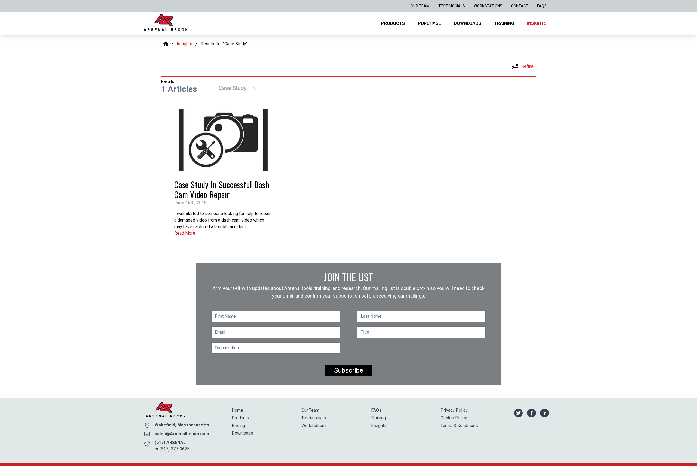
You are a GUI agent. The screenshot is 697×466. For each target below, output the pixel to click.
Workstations (488, 6)
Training (504, 23)
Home (237, 410)
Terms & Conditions (459, 425)
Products (393, 23)
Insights (537, 23)
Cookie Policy (454, 417)
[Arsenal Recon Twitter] (518, 412)
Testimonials (451, 6)
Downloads (467, 23)
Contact (519, 6)
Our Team (420, 6)
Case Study (233, 88)
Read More (184, 233)
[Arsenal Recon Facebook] (531, 412)
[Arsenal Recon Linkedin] (544, 412)
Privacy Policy (454, 410)
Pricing (238, 425)
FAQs (542, 6)
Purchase (429, 23)
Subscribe (348, 370)
